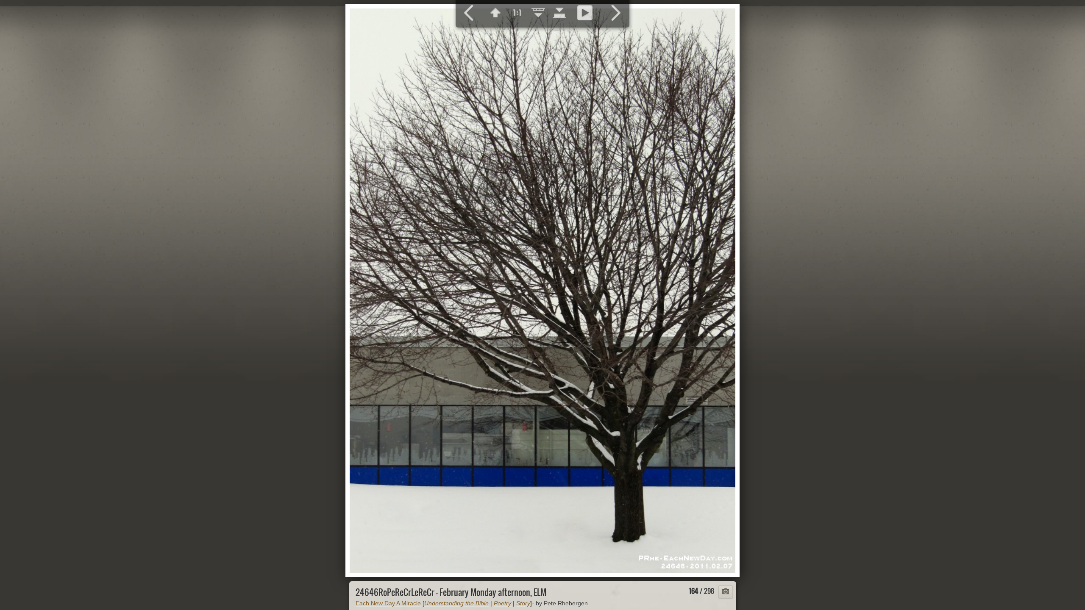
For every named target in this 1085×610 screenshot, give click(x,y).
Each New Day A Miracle (388, 603)
